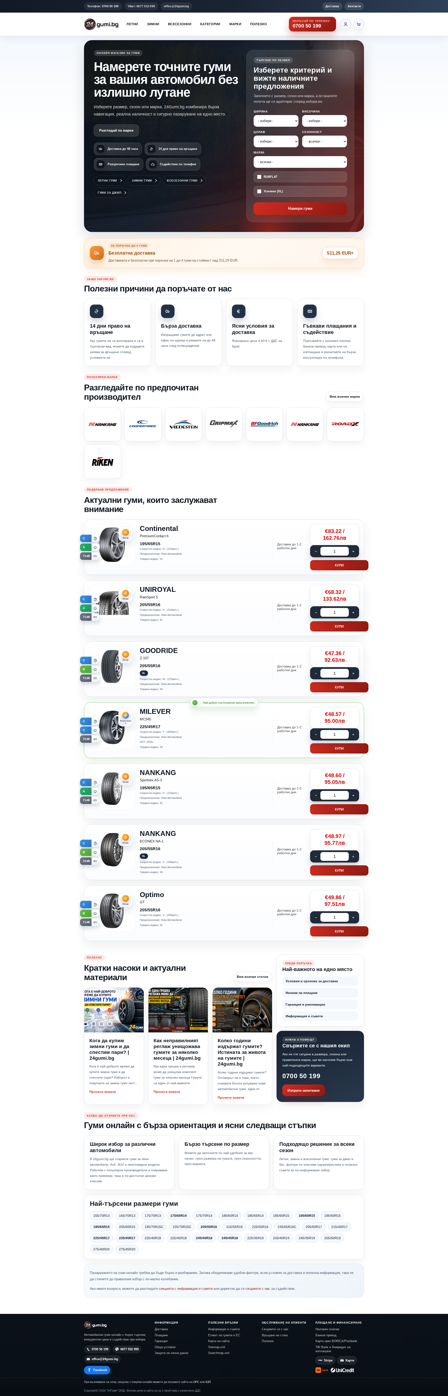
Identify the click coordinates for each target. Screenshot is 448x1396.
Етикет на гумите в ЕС (224, 1335)
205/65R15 (127, 1227)
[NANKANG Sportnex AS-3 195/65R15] (224, 791)
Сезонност (312, 132)
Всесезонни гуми (182, 180)
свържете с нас (257, 1289)
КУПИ (339, 565)
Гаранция (161, 1341)
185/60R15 (281, 1215)
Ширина (261, 111)
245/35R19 (307, 1238)
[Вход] (345, 24)
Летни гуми (107, 180)
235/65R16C (287, 1227)
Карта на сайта (218, 1341)
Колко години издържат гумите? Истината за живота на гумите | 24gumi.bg (242, 1052)
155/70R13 (101, 1215)
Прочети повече (102, 1092)
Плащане (161, 1335)
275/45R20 (127, 1249)
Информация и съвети (304, 1016)
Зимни (153, 24)
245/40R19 (281, 1238)
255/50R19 (332, 1238)
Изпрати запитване (303, 1090)
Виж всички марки (345, 396)
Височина (311, 111)
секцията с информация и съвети (186, 1289)
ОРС (196, 1382)
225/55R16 (260, 1227)
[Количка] (358, 24)
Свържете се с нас (275, 1329)
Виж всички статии (252, 977)
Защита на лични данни (171, 1353)
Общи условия (165, 1347)
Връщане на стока (275, 1335)
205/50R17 (314, 1227)
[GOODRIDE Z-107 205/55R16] (224, 669)
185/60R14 (230, 1215)
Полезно (258, 24)
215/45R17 (339, 1227)
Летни (132, 24)
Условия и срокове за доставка (312, 981)
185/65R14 (255, 1215)
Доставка (332, 6)
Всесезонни (179, 24)
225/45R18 (178, 1238)
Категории (210, 24)
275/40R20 (101, 1249)
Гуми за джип (109, 192)
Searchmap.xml (218, 1353)
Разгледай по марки (116, 130)
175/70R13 (153, 1215)
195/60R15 (332, 1215)
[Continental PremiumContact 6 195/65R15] (224, 547)
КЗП (208, 1382)
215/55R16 (234, 1227)
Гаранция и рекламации (305, 1004)
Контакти (354, 6)
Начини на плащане (302, 993)
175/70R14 (204, 1215)
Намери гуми (300, 208)
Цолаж (259, 132)
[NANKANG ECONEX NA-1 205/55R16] (224, 852)
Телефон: (103, 6)
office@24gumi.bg (176, 6)
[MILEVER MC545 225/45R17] (224, 730)
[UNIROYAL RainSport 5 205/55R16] (224, 608)
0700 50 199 (301, 1076)
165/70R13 (127, 1215)
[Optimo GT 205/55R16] (224, 913)
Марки (235, 24)
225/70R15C (182, 1227)
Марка (259, 152)
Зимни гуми (142, 180)
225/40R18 (153, 1238)
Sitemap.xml (216, 1347)
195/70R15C (154, 1227)
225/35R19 (255, 1238)
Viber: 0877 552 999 (141, 6)
